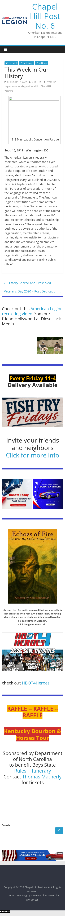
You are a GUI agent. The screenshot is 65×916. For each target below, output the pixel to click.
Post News (42, 63)
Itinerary (41, 770)
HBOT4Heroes (35, 683)
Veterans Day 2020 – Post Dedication (32, 291)
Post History (26, 63)
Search (6, 825)
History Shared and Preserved (27, 283)
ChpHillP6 (37, 81)
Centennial (11, 63)
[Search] (59, 830)
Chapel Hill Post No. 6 (45, 16)
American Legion (47, 308)
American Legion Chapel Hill (26, 86)
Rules (20, 770)
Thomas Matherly (42, 776)
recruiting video (17, 313)
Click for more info (32, 455)
